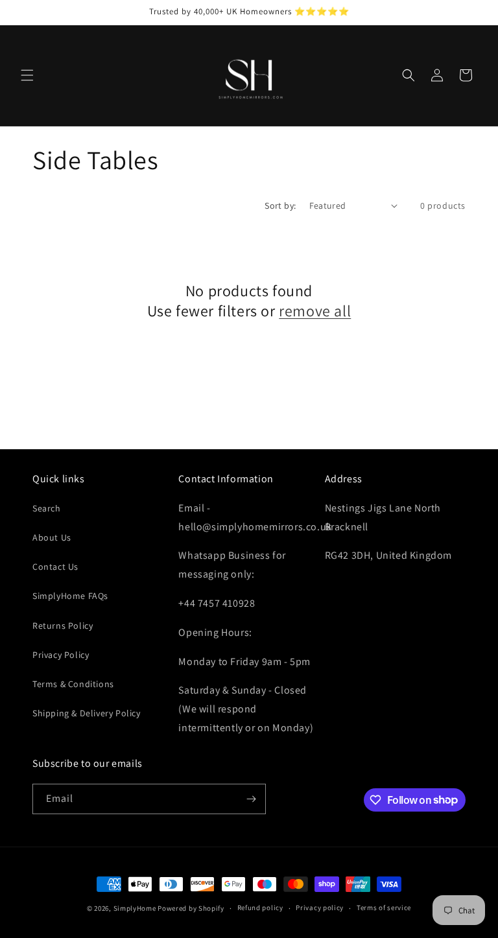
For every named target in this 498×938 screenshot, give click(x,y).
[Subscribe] (251, 799)
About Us (51, 537)
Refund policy (260, 907)
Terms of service (384, 907)
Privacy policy (320, 907)
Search (46, 508)
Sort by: (280, 205)
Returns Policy (62, 625)
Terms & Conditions (73, 684)
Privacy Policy (60, 655)
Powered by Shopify (191, 908)
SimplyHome (135, 908)
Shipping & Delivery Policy (86, 713)
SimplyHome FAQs (70, 596)
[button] (27, 75)
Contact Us (55, 566)
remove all (315, 311)
